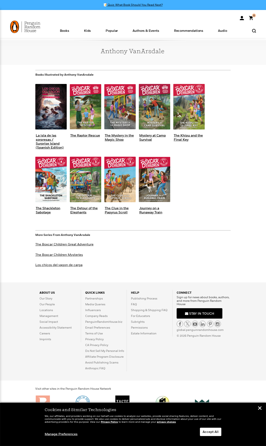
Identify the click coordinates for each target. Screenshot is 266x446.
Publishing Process (144, 299)
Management (48, 316)
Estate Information (143, 333)
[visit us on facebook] (180, 324)
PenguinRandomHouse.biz (103, 322)
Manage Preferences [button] (61, 434)
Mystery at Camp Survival (152, 137)
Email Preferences (97, 328)
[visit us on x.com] (187, 324)
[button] (64, 30)
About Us (47, 293)
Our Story (45, 299)
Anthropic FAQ (95, 368)
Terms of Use (94, 333)
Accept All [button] (211, 432)
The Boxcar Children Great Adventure (64, 244)
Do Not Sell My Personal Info (104, 351)
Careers (44, 333)
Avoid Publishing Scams (101, 363)
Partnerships (94, 299)
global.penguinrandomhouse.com (200, 330)
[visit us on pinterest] (210, 324)
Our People (47, 304)
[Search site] (254, 30)
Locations (46, 310)
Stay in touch (201, 313)
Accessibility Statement (55, 328)
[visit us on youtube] (195, 324)
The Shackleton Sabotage (48, 210)
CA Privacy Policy (96, 345)
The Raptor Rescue (85, 135)
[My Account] (242, 16)
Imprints (45, 339)
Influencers (93, 310)
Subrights (138, 322)
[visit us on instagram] (217, 324)
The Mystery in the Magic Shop (119, 137)
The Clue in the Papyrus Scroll (117, 210)
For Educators (140, 316)
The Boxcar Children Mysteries (59, 255)
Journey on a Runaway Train (150, 210)
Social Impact (48, 322)
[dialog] (133, 424)
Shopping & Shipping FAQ (149, 310)
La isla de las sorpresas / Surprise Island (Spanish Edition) (50, 141)
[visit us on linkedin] (202, 324)
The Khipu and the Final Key (188, 137)
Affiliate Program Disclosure (104, 357)
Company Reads (96, 316)
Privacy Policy (94, 339)
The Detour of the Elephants (84, 210)
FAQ (134, 304)
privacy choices (166, 422)
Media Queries (95, 304)
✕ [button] (259, 409)
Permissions (139, 328)
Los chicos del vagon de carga (59, 265)
